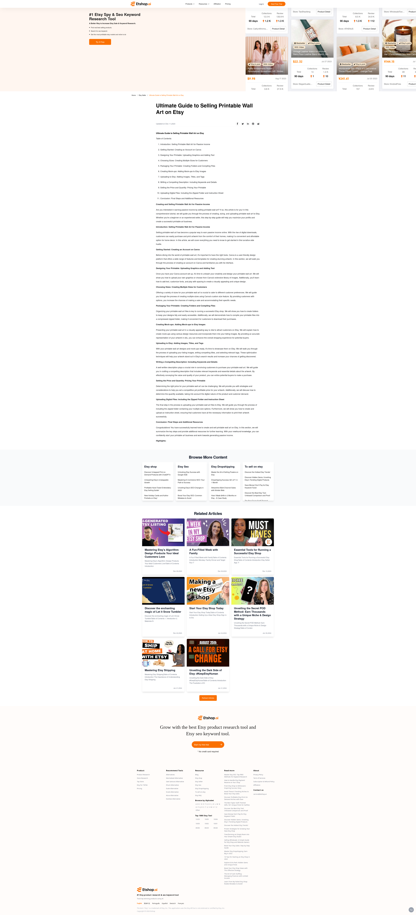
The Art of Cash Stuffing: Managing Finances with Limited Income (236, 876)
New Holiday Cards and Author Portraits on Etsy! (156, 496)
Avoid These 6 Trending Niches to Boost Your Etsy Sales (236, 793)
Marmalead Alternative (174, 778)
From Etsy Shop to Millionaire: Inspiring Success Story (235, 787)
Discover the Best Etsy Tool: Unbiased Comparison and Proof (257, 494)
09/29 (207, 828)
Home (134, 95)
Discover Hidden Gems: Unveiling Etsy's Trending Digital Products (258, 478)
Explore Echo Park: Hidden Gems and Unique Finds (236, 864)
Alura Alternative (172, 795)
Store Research (142, 778)
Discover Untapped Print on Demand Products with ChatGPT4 (157, 473)
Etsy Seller (142, 95)
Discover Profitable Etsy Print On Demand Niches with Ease (236, 798)
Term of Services (259, 778)
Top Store (140, 782)
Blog (196, 775)
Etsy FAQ (198, 795)
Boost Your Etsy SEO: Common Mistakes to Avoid (190, 496)
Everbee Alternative (173, 799)
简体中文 (147, 903)
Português (156, 903)
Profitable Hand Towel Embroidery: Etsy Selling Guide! (157, 489)
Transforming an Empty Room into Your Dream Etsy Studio (236, 835)
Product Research (143, 775)
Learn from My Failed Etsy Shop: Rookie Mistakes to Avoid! (236, 883)
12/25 (198, 819)
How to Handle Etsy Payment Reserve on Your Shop (234, 781)
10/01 (216, 824)
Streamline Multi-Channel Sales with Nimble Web (223, 489)
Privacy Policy (258, 775)
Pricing (228, 4)
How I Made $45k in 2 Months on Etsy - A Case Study (223, 496)
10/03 (198, 824)
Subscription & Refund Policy (263, 782)
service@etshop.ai (260, 794)
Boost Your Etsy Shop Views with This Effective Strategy (236, 869)
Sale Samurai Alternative (175, 782)
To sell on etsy (200, 792)
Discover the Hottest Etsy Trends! (257, 472)
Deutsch (173, 903)
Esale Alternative (172, 789)
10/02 (207, 824)
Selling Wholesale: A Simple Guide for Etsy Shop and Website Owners (236, 841)
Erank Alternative (172, 792)
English (139, 903)
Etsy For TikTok (142, 785)
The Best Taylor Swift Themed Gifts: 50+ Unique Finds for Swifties (237, 804)
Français (181, 903)
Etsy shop (198, 778)
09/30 (198, 828)
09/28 (216, 828)
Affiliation (217, 4)
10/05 (207, 819)
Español (165, 903)
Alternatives (170, 775)
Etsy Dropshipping (202, 789)
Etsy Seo (198, 785)
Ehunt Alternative (172, 785)
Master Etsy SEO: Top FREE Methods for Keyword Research (235, 776)
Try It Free (100, 41)
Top (411, 910)
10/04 (216, 819)
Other (198, 810)
